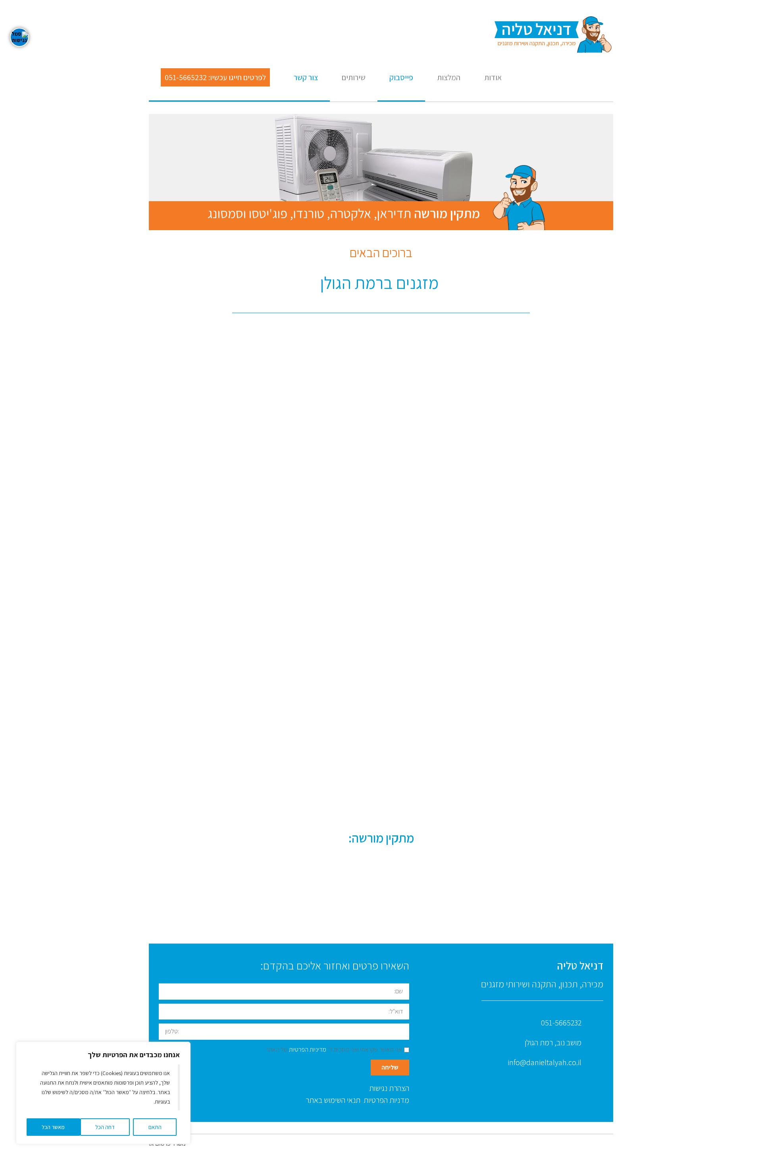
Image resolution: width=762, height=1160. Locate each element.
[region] (103, 1093)
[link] (553, 35)
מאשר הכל (53, 1127)
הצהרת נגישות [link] (389, 1088)
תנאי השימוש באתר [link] (333, 1100)
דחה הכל (105, 1127)
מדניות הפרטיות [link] (385, 1100)
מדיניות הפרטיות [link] (307, 1049)
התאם (155, 1127)
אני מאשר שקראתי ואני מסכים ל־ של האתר (334, 1049)
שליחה (389, 1067)
